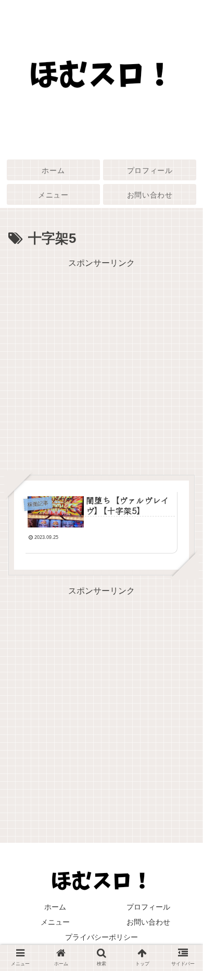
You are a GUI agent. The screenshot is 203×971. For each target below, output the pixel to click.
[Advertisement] (101, 372)
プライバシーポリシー (101, 937)
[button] (182, 894)
